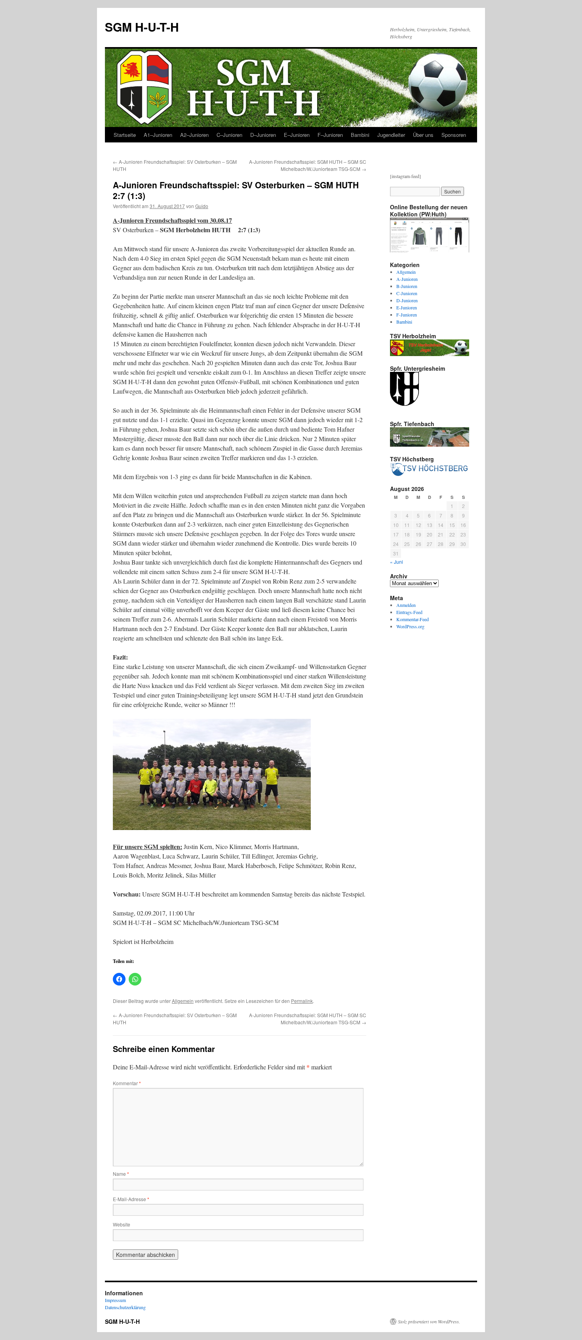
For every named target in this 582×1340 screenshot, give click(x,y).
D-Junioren (407, 300)
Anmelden (406, 605)
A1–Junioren (158, 134)
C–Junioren (229, 134)
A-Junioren (407, 279)
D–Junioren (263, 134)
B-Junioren (406, 286)
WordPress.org (410, 626)
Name (121, 1173)
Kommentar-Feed (412, 619)
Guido (201, 206)
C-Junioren (406, 293)
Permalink (302, 1000)
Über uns (423, 134)
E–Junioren (297, 134)
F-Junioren (406, 314)
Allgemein (183, 1000)
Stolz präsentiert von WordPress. (429, 1321)
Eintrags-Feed (409, 612)
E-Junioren (406, 307)
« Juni (396, 561)
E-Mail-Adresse (131, 1199)
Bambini (360, 134)
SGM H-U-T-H (142, 26)
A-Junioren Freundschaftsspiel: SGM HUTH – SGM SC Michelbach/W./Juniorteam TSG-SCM (307, 165)
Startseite (125, 134)
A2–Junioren (194, 134)
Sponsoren (453, 134)
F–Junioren (330, 134)
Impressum (115, 1300)
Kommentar (127, 1083)
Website (121, 1224)
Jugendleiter (391, 134)
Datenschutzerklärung (125, 1307)
